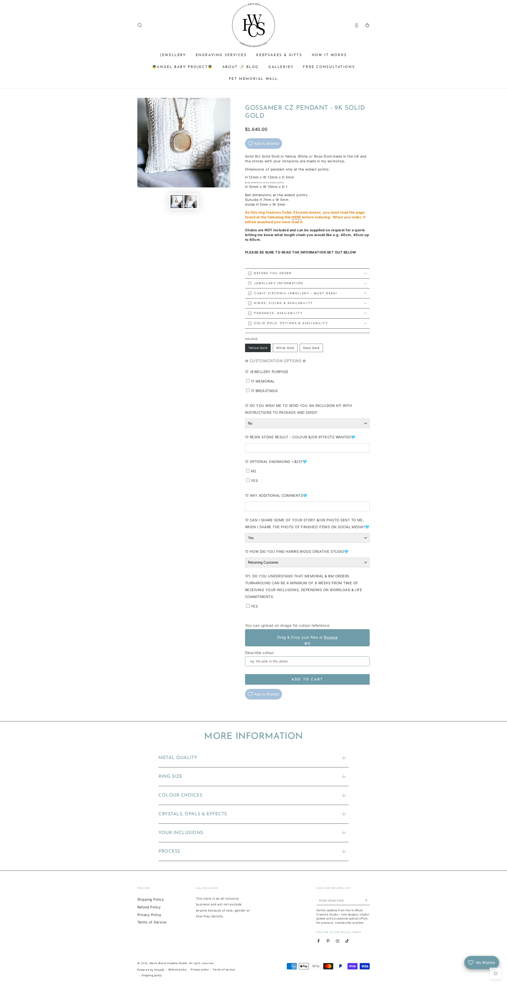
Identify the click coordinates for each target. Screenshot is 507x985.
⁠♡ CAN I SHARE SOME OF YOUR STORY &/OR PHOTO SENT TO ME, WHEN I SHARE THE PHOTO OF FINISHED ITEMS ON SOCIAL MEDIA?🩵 (307, 523)
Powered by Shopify (150, 969)
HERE (296, 217)
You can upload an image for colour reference (287, 625)
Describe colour (259, 652)
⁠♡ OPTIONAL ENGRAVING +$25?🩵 (276, 461)
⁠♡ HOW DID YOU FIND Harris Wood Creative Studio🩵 (297, 551)
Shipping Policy (150, 899)
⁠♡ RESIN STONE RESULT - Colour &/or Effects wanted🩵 (300, 437)
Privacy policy (200, 969)
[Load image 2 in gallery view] (190, 201)
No (253, 471)
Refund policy (177, 969)
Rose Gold (312, 349)
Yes (254, 480)
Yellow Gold (257, 349)
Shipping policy (152, 975)
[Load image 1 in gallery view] (177, 201)
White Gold (285, 349)
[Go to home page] (253, 25)
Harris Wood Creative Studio (168, 963)
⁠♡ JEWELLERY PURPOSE (266, 372)
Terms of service (224, 969)
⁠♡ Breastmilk (264, 391)
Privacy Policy (149, 915)
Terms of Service (151, 922)
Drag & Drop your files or (307, 637)
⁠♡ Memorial (263, 381)
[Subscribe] (367, 900)
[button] (139, 25)
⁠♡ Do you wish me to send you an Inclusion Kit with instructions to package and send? (298, 409)
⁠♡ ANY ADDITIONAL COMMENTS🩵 (276, 495)
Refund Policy (149, 907)
